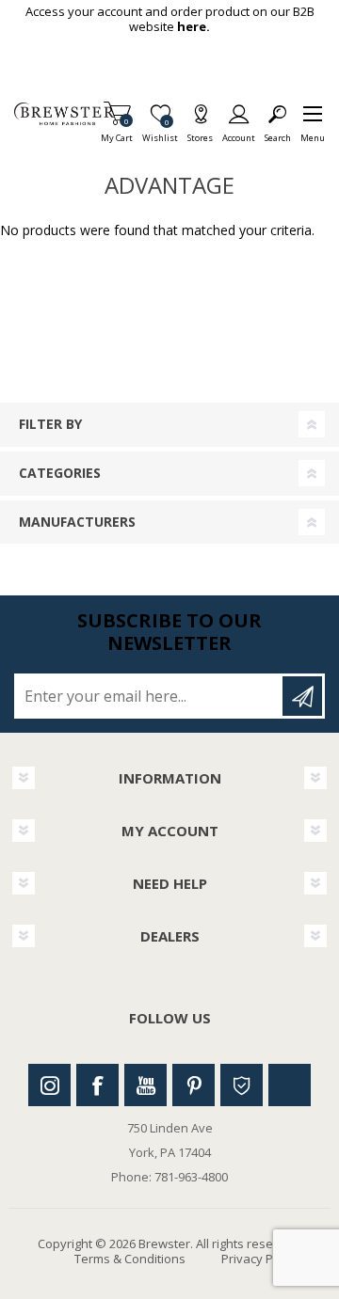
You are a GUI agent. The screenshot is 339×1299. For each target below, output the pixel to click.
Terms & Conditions (130, 1258)
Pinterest (193, 1085)
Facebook (97, 1085)
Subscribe (302, 696)
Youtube (145, 1085)
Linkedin (289, 1085)
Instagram (49, 1085)
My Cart (117, 132)
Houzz (241, 1085)
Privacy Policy (260, 1258)
